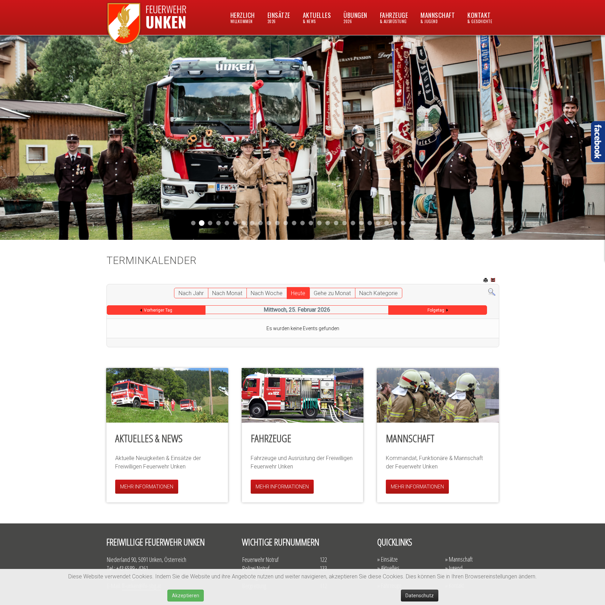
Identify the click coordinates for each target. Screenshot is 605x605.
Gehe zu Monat (332, 293)
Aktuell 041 (235, 223)
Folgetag (435, 310)
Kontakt (479, 17)
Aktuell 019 (328, 223)
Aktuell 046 (193, 223)
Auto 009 (370, 223)
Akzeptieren (185, 595)
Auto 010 (336, 223)
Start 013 (311, 223)
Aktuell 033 (277, 223)
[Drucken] (486, 280)
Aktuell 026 (302, 223)
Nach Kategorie (378, 293)
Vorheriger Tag (158, 310)
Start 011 (210, 223)
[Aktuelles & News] (167, 395)
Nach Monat (227, 293)
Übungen (355, 17)
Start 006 (412, 223)
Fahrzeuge (394, 17)
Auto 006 (378, 223)
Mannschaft (437, 17)
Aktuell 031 (260, 223)
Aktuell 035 (252, 223)
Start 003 (403, 223)
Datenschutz (419, 595)
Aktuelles (317, 17)
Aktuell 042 (244, 223)
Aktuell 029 (286, 223)
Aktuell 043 (227, 223)
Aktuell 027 (294, 223)
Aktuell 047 (201, 223)
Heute (298, 293)
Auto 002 (361, 223)
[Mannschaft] (438, 395)
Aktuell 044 (218, 223)
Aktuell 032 (269, 223)
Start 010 (344, 223)
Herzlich (242, 17)
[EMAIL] (494, 280)
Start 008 (386, 223)
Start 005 (395, 223)
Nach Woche (267, 293)
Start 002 (353, 223)
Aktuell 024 (319, 223)
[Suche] (491, 291)
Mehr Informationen (146, 486)
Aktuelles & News (148, 438)
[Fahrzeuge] (303, 395)
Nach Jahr (191, 293)
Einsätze (278, 17)
